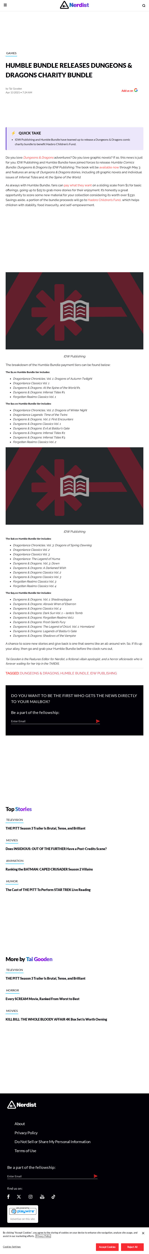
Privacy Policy (26, 1132)
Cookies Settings (12, 1246)
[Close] (143, 1233)
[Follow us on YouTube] (42, 1197)
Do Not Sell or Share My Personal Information (52, 1141)
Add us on (126, 91)
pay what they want (78, 185)
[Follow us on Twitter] (19, 1197)
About (20, 1123)
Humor (12, 881)
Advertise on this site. (22, 1219)
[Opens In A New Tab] (22, 1211)
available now (109, 167)
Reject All (132, 1246)
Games (11, 53)
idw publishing (103, 673)
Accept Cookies (107, 1246)
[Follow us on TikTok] (53, 1197)
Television (14, 819)
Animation (14, 860)
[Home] (21, 1107)
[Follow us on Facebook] (8, 1197)
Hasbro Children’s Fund (104, 200)
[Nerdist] (74, 5)
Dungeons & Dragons (39, 673)
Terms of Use (25, 1150)
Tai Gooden (15, 88)
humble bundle (74, 673)
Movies (12, 840)
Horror (12, 990)
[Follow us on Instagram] (30, 1197)
